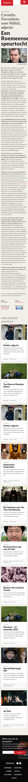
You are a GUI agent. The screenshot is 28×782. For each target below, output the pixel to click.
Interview (5, 12)
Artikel (5, 480)
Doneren (9, 771)
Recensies (5, 359)
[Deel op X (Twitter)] (19, 308)
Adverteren (18, 767)
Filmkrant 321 (4, 309)
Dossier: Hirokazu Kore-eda (16, 561)
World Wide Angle (7, 686)
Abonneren (7, 767)
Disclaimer (7, 774)
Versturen (19, 752)
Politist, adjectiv (5, 307)
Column (5, 684)
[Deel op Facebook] (17, 308)
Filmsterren (18, 774)
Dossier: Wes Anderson (13, 480)
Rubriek (5, 602)
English (14, 778)
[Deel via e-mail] (22, 308)
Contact (17, 771)
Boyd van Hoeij (19, 302)
